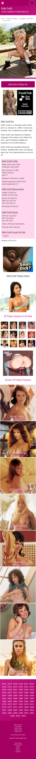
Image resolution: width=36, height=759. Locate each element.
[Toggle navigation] (32, 3)
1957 (26, 713)
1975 (26, 704)
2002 (10, 692)
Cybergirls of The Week (26, 18)
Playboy (6, 236)
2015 (4, 687)
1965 (15, 710)
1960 (10, 713)
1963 (26, 710)
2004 (32, 690)
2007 (15, 690)
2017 (26, 684)
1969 (26, 707)
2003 (4, 692)
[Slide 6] (19, 309)
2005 (26, 690)
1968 (32, 707)
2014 (10, 687)
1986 (32, 698)
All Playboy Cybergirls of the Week (18, 316)
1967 (4, 710)
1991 (4, 698)
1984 (10, 701)
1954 (18, 716)
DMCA (18, 746)
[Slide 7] (22, 309)
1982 (21, 701)
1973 (4, 707)
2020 (10, 684)
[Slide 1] (7, 309)
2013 (15, 687)
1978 (10, 704)
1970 (21, 707)
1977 (15, 704)
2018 (21, 684)
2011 (26, 687)
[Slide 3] (12, 309)
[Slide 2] (9, 309)
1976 (21, 704)
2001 (15, 692)
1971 (15, 707)
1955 (12, 716)
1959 (15, 713)
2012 (21, 687)
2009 (4, 690)
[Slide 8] (24, 309)
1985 (4, 701)
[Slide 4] (14, 309)
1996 (10, 695)
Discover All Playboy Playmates (18, 380)
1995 (15, 695)
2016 (32, 684)
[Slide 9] (27, 309)
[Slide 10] (29, 309)
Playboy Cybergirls (12, 18)
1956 (32, 713)
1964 (21, 710)
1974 (32, 704)
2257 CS (18, 748)
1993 (26, 695)
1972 (10, 707)
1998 (32, 692)
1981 (26, 701)
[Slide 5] (17, 309)
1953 (23, 716)
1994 (21, 695)
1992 (32, 695)
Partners (18, 749)
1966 (10, 710)
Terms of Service (18, 744)
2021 (4, 684)
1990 (10, 698)
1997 (4, 695)
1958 (21, 713)
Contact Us (18, 751)
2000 (21, 692)
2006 (21, 690)
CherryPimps (18, 726)
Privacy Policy (18, 743)
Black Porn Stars (18, 724)
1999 (26, 692)
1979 (4, 704)
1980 (32, 701)
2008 (10, 690)
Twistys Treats (18, 731)
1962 (32, 710)
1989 (15, 698)
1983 (15, 701)
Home (3, 18)
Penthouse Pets (18, 729)
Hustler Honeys (18, 728)
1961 (4, 713)
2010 (32, 687)
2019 (15, 684)
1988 (21, 698)
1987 (26, 698)
